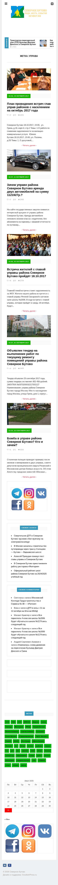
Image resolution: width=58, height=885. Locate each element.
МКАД (28, 727)
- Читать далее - (29, 145)
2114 (19, 722)
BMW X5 (27, 722)
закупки (25, 751)
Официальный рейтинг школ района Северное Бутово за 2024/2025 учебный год (29, 573)
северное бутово (23, 760)
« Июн (7, 819)
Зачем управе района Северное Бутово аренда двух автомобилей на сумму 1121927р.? (28, 190)
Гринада (9, 727)
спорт (8, 765)
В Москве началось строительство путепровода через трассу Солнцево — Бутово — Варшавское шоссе (28, 549)
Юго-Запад (26, 741)
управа (15, 765)
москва (47, 751)
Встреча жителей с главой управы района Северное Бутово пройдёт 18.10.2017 (26, 273)
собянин (42, 760)
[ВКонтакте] (4, 865)
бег (16, 746)
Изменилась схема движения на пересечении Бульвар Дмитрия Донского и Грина (28, 648)
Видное (35, 722)
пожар (31, 755)
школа (23, 765)
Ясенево (9, 746)
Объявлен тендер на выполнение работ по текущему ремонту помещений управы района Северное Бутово (27, 357)
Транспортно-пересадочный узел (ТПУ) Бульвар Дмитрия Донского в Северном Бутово (18, 42)
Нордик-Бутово (39, 727)
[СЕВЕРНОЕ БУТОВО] (29, 7)
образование (21, 755)
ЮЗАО (16, 741)
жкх (17, 751)
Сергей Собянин (27, 731)
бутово (30, 746)
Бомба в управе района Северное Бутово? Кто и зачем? (25, 442)
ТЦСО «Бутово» (42, 736)
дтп (12, 751)
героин (47, 746)
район (39, 755)
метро (39, 751)
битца (22, 746)
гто (7, 751)
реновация (10, 760)
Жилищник (19, 727)
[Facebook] (9, 865)
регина (47, 755)
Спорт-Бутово (11, 736)
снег (34, 760)
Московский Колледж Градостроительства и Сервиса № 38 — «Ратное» (27, 601)
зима (32, 751)
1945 (13, 722)
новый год (10, 755)
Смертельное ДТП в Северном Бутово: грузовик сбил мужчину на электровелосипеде (27, 539)
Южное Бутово (38, 741)
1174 (7, 722)
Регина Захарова (12, 731)
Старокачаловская (26, 736)
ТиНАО (8, 741)
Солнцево (40, 731)
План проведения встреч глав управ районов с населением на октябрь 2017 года (29, 107)
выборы (39, 746)
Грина (43, 722)
